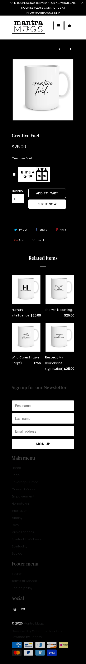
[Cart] (69, 25)
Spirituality (19, 546)
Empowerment (23, 496)
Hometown (20, 503)
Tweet (23, 230)
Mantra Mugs (33, 623)
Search (17, 573)
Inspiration (20, 510)
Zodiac (17, 553)
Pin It (63, 230)
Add (21, 240)
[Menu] (58, 25)
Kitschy (17, 518)
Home (16, 468)
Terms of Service (24, 581)
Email (40, 240)
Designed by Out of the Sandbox (37, 631)
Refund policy (22, 588)
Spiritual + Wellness (26, 539)
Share (43, 230)
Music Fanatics (23, 532)
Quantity (17, 191)
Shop (16, 475)
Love (15, 525)
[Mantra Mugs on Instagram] (15, 609)
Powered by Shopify (27, 637)
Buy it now (47, 204)
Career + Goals (23, 489)
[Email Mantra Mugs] (23, 609)
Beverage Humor (25, 482)
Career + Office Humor (32, 127)
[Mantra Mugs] (28, 29)
